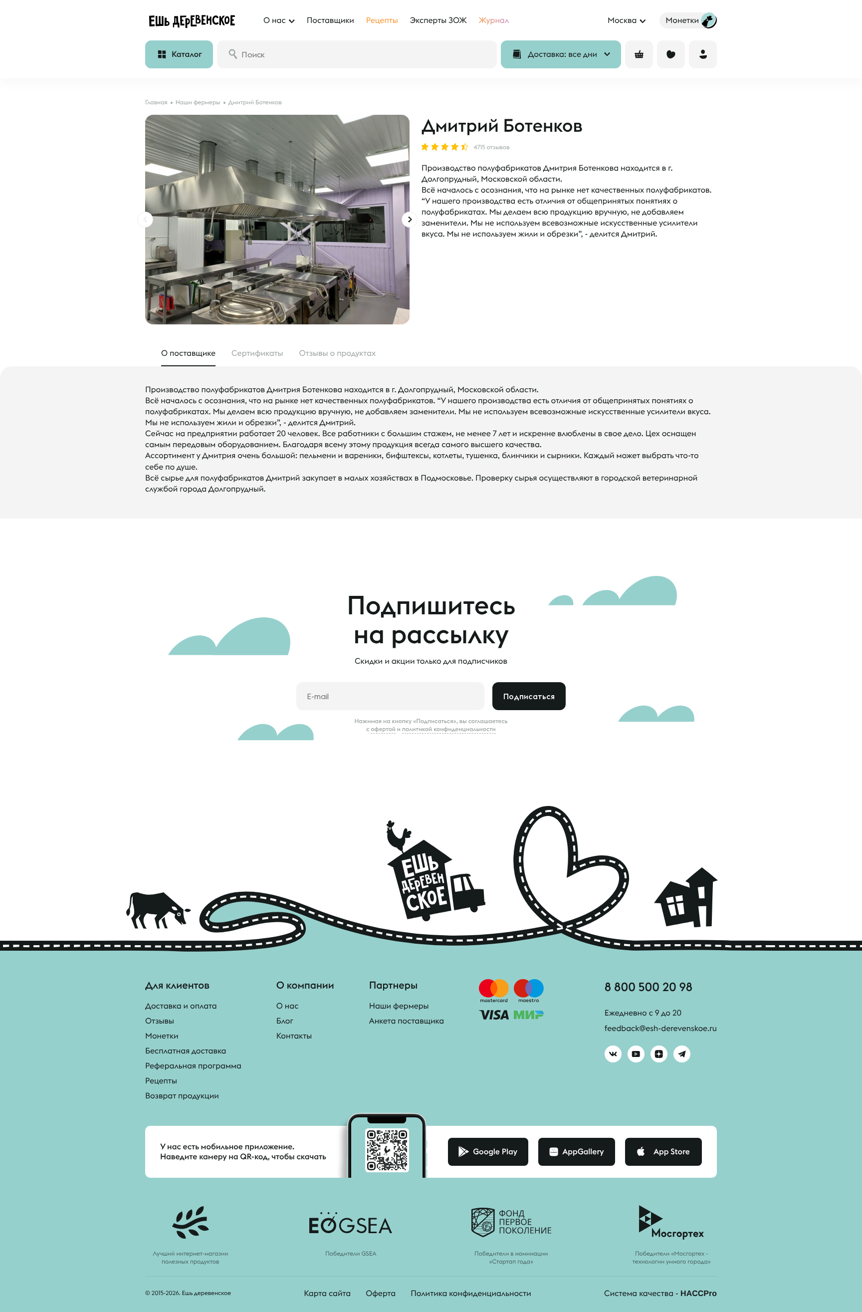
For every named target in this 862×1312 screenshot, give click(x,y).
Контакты (294, 1036)
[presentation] (145, 220)
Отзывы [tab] (337, 353)
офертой (383, 729)
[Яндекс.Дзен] (658, 1054)
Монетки (162, 1036)
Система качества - (660, 1293)
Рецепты (161, 1080)
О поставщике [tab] (188, 353)
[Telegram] (681, 1054)
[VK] (613, 1054)
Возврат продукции (182, 1095)
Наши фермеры (399, 1006)
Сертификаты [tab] (257, 353)
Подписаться (529, 696)
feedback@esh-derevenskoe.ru (661, 1028)
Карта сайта (327, 1293)
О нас (287, 1006)
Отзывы (159, 1021)
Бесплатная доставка (185, 1051)
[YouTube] (636, 1054)
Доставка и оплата (181, 1006)
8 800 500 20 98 (648, 987)
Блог (284, 1021)
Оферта (381, 1293)
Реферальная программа (193, 1065)
